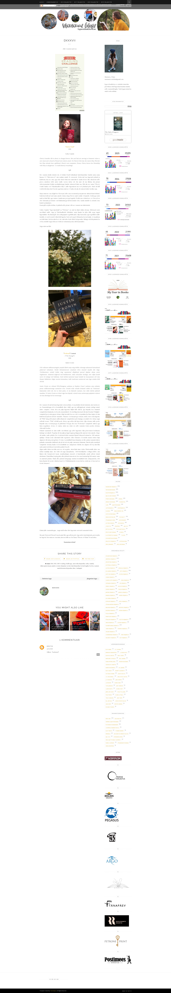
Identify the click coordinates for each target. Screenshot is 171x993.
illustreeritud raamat (112, 535)
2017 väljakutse (79, 2)
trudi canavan (109, 698)
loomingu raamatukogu (112, 727)
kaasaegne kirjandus (111, 486)
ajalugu (126, 526)
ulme (74, 568)
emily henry (121, 655)
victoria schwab (110, 673)
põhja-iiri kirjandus (111, 619)
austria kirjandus (110, 568)
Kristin (50, 646)
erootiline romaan (111, 532)
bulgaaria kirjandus (111, 571)
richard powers (110, 707)
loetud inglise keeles (87, 566)
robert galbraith (120, 670)
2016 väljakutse (66, 2)
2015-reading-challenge (64, 563)
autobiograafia (110, 523)
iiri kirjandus (123, 583)
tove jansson (109, 685)
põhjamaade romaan (123, 743)
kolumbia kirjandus (111, 598)
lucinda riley (123, 652)
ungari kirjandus (110, 631)
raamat (96, 566)
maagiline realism (110, 517)
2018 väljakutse (93, 2)
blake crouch (121, 673)
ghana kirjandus (110, 577)
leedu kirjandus (123, 601)
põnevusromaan (110, 499)
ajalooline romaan (111, 496)
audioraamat (122, 520)
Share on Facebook (53, 558)
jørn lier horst (110, 692)
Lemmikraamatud (52, 2)
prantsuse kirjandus (111, 616)
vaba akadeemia (110, 746)
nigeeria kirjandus (110, 610)
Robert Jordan (109, 134)
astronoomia (123, 541)
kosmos (121, 532)
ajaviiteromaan (116, 505)
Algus (42, 2)
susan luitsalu (119, 695)
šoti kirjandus (123, 637)
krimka (120, 499)
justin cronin (56, 566)
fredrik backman (123, 661)
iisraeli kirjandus (110, 586)
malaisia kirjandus (110, 607)
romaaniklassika (118, 736)
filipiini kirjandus (123, 574)
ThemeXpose (53, 990)
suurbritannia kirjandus (64, 568)
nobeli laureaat (110, 743)
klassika (108, 511)
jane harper (119, 679)
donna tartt (119, 688)
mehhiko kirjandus (124, 607)
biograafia (121, 523)
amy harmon (119, 685)
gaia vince (108, 704)
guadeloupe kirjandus (112, 580)
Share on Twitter (72, 558)
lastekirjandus (75, 566)
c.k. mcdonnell (110, 676)
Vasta (98, 654)
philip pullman (121, 692)
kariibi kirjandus (123, 595)
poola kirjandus (110, 613)
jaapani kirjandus (110, 592)
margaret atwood (111, 658)
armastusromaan (110, 502)
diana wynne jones (110, 661)
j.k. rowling (109, 679)
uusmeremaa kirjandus (112, 634)
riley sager (109, 670)
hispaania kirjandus (111, 583)
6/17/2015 (50, 649)
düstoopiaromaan (45, 566)
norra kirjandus (123, 610)
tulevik (123, 535)
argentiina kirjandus (111, 562)
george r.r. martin (111, 664)
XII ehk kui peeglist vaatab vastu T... (69, 627)
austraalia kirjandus (111, 565)
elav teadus (109, 730)
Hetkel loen (118, 112)
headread (117, 526)
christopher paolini (120, 701)
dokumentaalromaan (111, 538)
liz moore (108, 682)
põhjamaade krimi (110, 520)
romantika (122, 502)
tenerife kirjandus (122, 628)
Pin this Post (89, 558)
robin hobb (118, 682)
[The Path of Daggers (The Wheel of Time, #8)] (118, 130)
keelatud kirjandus (111, 541)
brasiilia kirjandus (123, 568)
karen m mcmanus (110, 667)
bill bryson (109, 701)
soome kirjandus (121, 622)
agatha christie (110, 655)
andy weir (119, 698)
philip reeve (109, 695)
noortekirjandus (110, 492)
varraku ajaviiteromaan (112, 721)
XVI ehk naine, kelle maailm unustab (49, 627)
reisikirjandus (121, 508)
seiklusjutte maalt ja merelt (113, 740)
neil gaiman (122, 658)
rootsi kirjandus (123, 619)
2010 (51, 563)
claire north (109, 688)
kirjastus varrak (66, 566)
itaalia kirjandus (122, 589)
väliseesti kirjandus (111, 637)
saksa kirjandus (110, 622)
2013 (55, 563)
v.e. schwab (118, 649)
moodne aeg (118, 718)
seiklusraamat (109, 544)
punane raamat (120, 730)
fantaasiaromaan (110, 489)
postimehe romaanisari (112, 724)
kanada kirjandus (110, 595)
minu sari (108, 718)
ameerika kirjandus (79, 563)
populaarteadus (120, 529)
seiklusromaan (121, 544)
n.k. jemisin (121, 667)
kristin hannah (118, 704)
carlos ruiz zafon (122, 676)
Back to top (126, 991)
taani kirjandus (110, 628)
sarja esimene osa (118, 511)
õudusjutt (79, 568)
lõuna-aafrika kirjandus (112, 604)
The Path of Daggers (111, 132)
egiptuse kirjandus (111, 574)
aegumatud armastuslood (121, 733)
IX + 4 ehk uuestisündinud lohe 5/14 (90, 626)
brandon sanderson (111, 652)
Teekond (67, 353)
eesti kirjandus (124, 571)
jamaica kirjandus (123, 592)
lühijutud (108, 526)
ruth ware (108, 649)
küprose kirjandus (110, 601)
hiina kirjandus (125, 580)
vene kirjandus (125, 634)
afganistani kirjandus (111, 556)
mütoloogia (109, 529)
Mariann (55, 588)
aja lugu (108, 736)
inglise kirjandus (122, 586)
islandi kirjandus (110, 589)
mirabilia (108, 733)
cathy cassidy (90, 563)
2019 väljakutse (106, 2)
